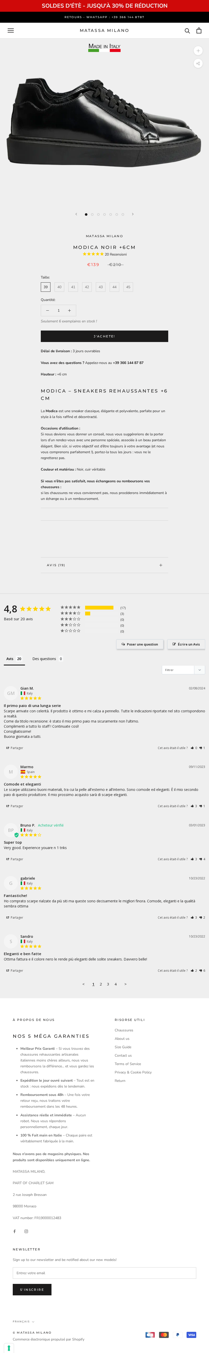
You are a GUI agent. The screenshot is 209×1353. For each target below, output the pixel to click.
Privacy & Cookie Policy (133, 1072)
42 (87, 287)
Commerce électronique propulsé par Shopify (48, 1339)
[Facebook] (14, 1231)
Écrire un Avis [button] (189, 644)
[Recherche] (187, 30)
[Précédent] (76, 214)
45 (128, 287)
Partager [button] (16, 748)
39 (46, 287)
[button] (194, 748)
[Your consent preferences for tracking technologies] (9, 1348)
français (21, 1321)
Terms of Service (128, 1063)
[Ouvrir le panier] (199, 30)
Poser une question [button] (142, 644)
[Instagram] (26, 1231)
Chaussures (124, 1030)
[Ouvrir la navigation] (11, 30)
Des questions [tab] (44, 658)
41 (73, 287)
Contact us (123, 1055)
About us (122, 1038)
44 (114, 287)
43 (101, 287)
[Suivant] (133, 214)
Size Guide (123, 1047)
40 (59, 287)
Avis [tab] (9, 658)
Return (120, 1080)
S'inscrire (32, 1290)
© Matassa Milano (32, 1332)
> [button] (125, 984)
